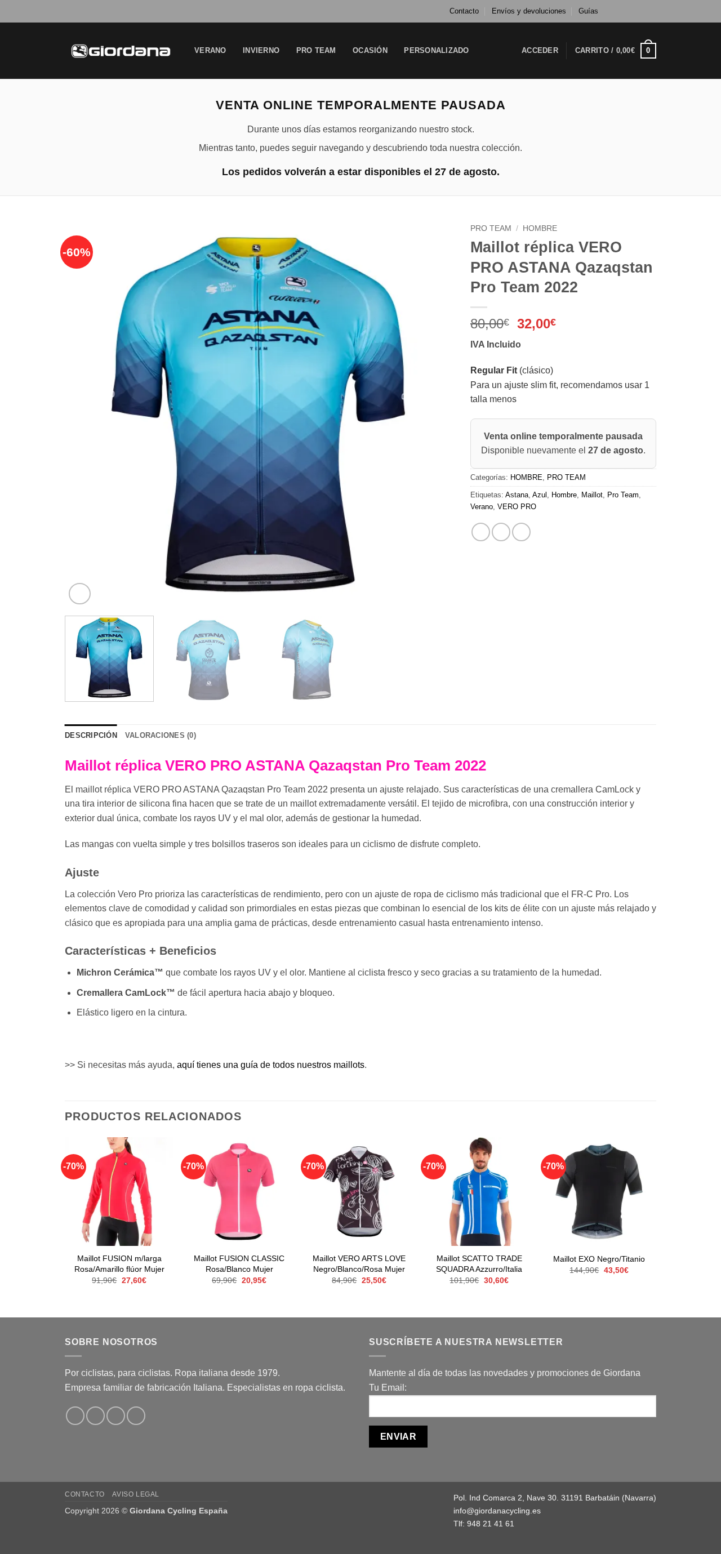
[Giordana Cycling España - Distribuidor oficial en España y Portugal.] (121, 50)
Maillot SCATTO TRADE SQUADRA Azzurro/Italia (479, 1264)
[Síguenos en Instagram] (629, 11)
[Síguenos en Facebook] (618, 11)
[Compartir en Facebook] (480, 532)
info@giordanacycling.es (497, 1510)
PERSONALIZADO (436, 50)
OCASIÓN (370, 50)
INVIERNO (261, 50)
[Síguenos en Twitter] (640, 11)
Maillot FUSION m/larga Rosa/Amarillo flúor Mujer (119, 1264)
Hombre (564, 495)
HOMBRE (540, 228)
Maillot (592, 495)
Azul (539, 495)
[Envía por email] (521, 532)
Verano (481, 506)
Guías (588, 11)
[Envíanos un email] (650, 11)
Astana (516, 495)
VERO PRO (516, 506)
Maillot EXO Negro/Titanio (599, 1258)
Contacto (464, 11)
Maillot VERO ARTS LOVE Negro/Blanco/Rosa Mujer (359, 1264)
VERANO (210, 50)
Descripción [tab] (91, 735)
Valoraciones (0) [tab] (160, 735)
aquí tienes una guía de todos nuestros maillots (270, 1065)
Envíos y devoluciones (529, 11)
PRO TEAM (316, 50)
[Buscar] (490, 50)
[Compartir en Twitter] (501, 532)
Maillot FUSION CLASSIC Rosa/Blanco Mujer (239, 1264)
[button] (540, 51)
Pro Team (623, 495)
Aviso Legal (135, 1494)
